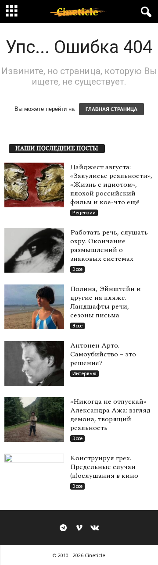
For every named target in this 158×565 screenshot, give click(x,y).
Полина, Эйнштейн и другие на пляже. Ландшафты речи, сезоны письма (105, 302)
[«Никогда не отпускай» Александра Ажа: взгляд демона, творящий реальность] (34, 419)
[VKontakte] (95, 529)
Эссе (77, 269)
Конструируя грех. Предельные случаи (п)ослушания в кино (104, 467)
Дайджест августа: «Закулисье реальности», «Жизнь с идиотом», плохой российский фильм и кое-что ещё (111, 184)
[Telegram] (63, 529)
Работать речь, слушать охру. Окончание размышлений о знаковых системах (109, 245)
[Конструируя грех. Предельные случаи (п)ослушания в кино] (34, 476)
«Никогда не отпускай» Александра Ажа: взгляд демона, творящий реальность (110, 414)
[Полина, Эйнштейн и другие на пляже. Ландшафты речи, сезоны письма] (34, 306)
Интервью (84, 373)
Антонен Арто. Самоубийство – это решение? (103, 354)
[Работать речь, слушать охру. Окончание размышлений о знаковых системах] (34, 250)
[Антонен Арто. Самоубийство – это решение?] (34, 363)
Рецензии (84, 213)
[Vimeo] (79, 529)
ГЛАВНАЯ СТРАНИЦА (111, 109)
